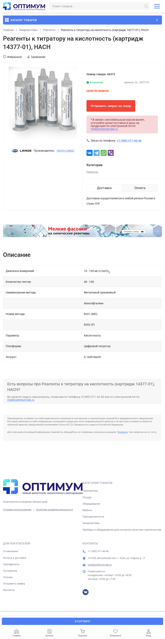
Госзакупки (10, 570)
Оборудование (91, 503)
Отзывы (8, 577)
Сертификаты (11, 564)
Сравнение (38, 57)
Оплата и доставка (14, 557)
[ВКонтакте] (90, 153)
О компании (10, 551)
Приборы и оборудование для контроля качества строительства (121, 529)
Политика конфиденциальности (54, 509)
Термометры (90, 490)
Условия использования (17, 509)
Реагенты (49, 30)
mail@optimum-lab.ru (104, 129)
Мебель (87, 510)
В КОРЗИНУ (82, 621)
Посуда (86, 497)
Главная (8, 30)
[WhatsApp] (104, 153)
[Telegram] (97, 153)
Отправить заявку (14, 583)
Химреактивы (28, 30)
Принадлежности (93, 516)
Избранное (14, 57)
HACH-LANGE (65, 150)
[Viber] (111, 153)
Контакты (123, 432)
